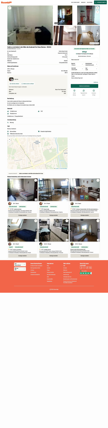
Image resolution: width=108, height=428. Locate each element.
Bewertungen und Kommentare (70, 279)
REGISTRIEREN (89, 2)
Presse (48, 270)
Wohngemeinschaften (35, 267)
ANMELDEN (83, 2)
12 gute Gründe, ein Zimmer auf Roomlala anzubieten (70, 282)
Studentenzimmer (17, 209)
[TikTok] (87, 267)
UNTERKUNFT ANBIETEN (101, 2)
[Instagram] (84, 267)
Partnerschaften (50, 272)
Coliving (32, 270)
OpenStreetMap (63, 168)
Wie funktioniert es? (67, 272)
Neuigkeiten (49, 281)
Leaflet (56, 168)
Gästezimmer (33, 272)
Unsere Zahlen (50, 279)
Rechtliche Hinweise (51, 274)
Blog (48, 265)
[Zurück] (9, 9)
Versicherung (66, 274)
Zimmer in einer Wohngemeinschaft (77, 249)
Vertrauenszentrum (67, 276)
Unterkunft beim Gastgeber (36, 265)
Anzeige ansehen (22, 215)
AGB (48, 276)
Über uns (65, 270)
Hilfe (64, 265)
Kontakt (65, 267)
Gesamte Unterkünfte (35, 274)
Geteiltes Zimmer (47, 249)
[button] (9, 139)
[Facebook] (81, 267)
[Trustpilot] (86, 275)
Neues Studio (46, 209)
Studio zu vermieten (17, 249)
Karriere (48, 267)
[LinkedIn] (90, 267)
